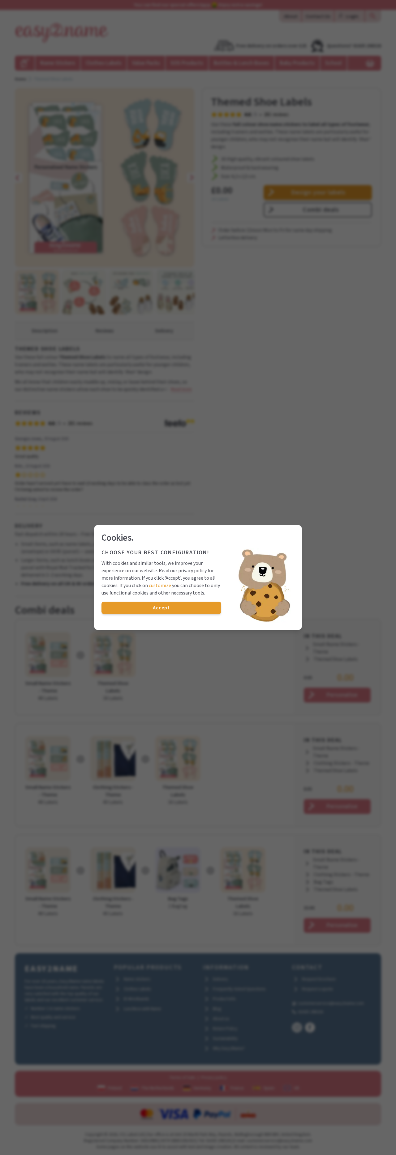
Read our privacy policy (183, 570)
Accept (161, 607)
